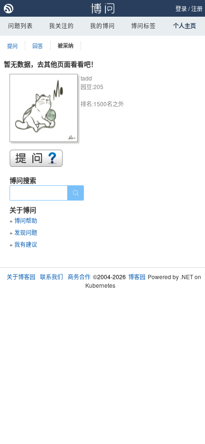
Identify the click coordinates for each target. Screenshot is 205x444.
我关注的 (61, 25)
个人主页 (184, 25)
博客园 (136, 276)
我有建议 (25, 244)
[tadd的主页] (45, 109)
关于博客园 (21, 276)
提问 (12, 46)
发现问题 (25, 232)
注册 (197, 8)
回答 (37, 46)
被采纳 (65, 45)
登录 (181, 8)
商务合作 (79, 276)
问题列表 (20, 25)
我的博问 (102, 25)
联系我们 (51, 276)
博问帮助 (25, 220)
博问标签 (143, 25)
